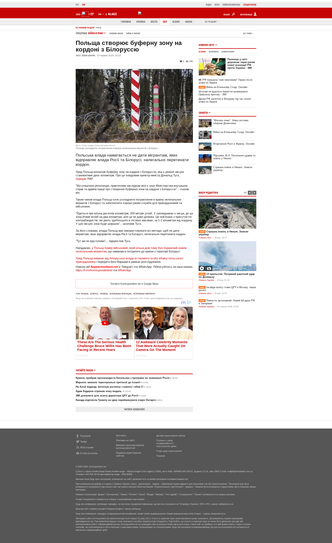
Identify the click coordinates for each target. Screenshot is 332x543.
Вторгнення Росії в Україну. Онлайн (234, 143)
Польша (84, 293)
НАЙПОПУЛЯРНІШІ (231, 4)
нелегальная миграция (120, 293)
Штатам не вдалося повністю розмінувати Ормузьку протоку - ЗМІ (223, 93)
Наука (188, 21)
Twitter (83, 441)
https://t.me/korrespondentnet (94, 270)
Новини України (206, 280)
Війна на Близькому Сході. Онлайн (223, 87)
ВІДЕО (209, 4)
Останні (202, 51)
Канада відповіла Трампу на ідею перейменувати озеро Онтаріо (119, 400)
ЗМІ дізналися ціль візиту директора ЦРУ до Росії (111, 395)
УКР (83, 4)
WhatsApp (124, 270)
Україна (140, 21)
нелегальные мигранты (144, 293)
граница (104, 293)
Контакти (121, 435)
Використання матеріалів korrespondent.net (130, 446)
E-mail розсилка (89, 453)
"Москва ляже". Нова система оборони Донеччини (230, 122)
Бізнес (176, 21)
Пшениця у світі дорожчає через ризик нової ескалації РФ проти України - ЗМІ (241, 63)
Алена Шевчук (88, 55)
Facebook (85, 436)
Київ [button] (78, 14)
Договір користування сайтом (170, 435)
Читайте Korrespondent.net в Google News (134, 283)
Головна (126, 21)
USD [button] (100, 14)
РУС (77, 4)
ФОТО (217, 4)
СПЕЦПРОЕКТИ (249, 4)
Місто (154, 21)
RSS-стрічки (87, 447)
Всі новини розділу (85, 27)
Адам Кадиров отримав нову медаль (103, 391)
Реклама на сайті (125, 440)
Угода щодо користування (169, 451)
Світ (165, 21)
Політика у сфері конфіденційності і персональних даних (166, 443)
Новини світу (206, 45)
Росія (98, 27)
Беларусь (94, 293)
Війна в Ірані (114, 33)
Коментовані (228, 51)
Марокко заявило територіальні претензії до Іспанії (112, 382)
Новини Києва (116, 33)
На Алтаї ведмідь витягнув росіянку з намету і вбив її (113, 386)
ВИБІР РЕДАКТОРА (208, 192)
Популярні (213, 51)
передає (81, 178)
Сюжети (203, 112)
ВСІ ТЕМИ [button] (247, 33)
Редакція (160, 456)
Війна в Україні (133, 33)
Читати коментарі (134, 409)
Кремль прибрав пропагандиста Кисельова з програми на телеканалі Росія (127, 377)
